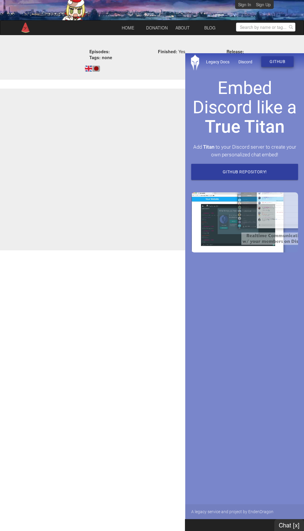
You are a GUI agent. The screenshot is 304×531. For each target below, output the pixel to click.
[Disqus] (152, 169)
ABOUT (182, 28)
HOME (128, 28)
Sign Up (263, 4)
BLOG (210, 28)
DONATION (157, 28)
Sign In (244, 4)
